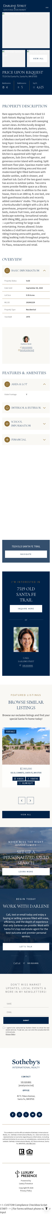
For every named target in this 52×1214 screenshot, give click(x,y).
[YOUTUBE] (32, 1114)
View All (38, 58)
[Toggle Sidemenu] (47, 7)
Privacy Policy (10, 1034)
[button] (26, 946)
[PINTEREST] (39, 1114)
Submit (26, 1020)
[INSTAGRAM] (19, 1114)
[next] (30, 800)
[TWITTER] (26, 1114)
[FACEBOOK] (13, 1114)
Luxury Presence (26, 1183)
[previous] (21, 800)
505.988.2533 (30, 1143)
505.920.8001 (27, 347)
